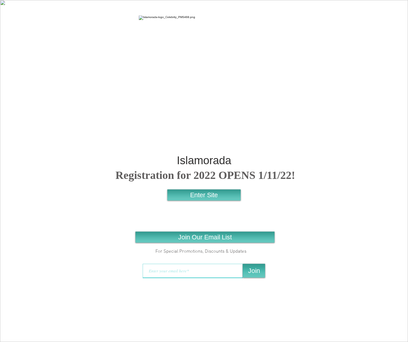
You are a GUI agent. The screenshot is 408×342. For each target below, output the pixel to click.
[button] (204, 237)
